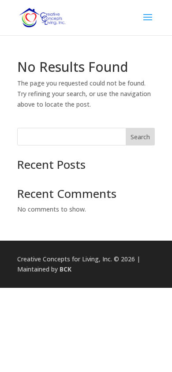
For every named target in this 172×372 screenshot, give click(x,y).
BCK (65, 269)
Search (140, 137)
